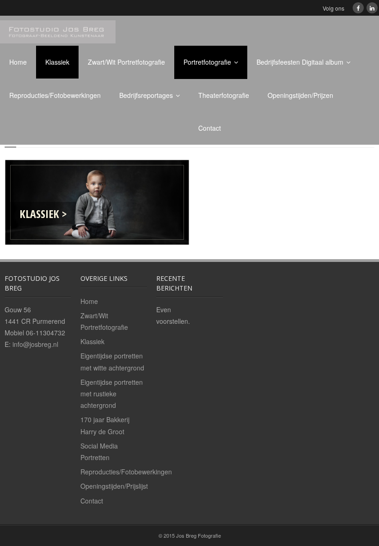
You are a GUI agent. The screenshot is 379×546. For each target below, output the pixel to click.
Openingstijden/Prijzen (300, 95)
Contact (209, 128)
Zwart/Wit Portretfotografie (126, 62)
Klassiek (57, 62)
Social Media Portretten (99, 451)
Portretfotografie (207, 62)
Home (18, 62)
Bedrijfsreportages (146, 95)
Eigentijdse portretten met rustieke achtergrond (111, 393)
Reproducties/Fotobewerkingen (55, 95)
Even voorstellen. (173, 315)
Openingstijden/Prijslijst (114, 486)
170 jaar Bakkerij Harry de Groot (104, 425)
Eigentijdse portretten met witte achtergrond (112, 361)
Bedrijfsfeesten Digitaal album (300, 62)
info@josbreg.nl (35, 344)
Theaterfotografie (223, 95)
